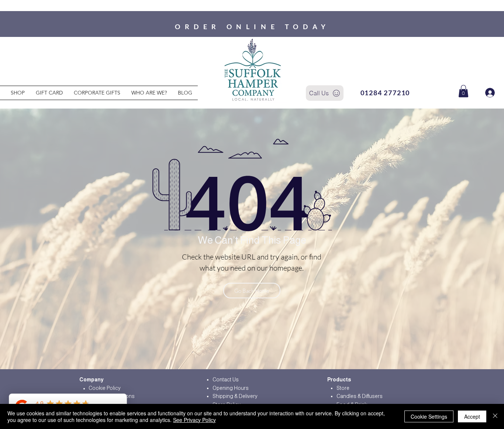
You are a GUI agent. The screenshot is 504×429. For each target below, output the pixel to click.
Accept (472, 416)
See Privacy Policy (194, 419)
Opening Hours (231, 388)
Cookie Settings (429, 416)
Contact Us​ (226, 379)
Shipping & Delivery (235, 396)
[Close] (495, 416)
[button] (463, 91)
